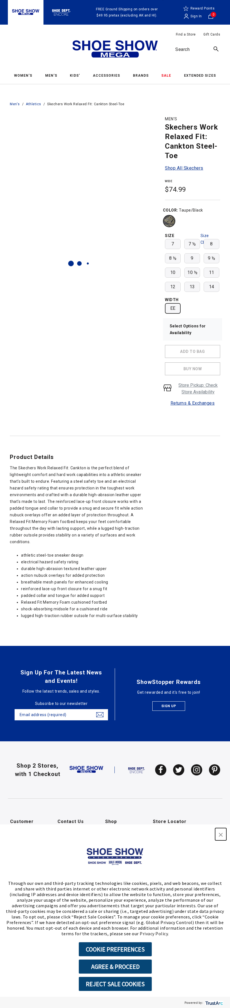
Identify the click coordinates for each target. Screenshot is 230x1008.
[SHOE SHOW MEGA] (86, 769)
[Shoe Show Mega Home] (115, 50)
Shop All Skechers (184, 168)
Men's (15, 104)
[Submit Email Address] (100, 714)
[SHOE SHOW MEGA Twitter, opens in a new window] (178, 769)
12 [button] (173, 286)
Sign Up (168, 706)
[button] (220, 834)
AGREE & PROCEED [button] (115, 967)
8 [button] (211, 244)
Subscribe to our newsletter (61, 703)
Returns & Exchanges (193, 403)
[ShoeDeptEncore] (61, 12)
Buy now (192, 369)
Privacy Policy (154, 933)
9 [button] (192, 258)
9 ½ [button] (211, 258)
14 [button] (211, 286)
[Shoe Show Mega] (25, 12)
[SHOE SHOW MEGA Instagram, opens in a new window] (196, 769)
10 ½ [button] (192, 272)
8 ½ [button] (173, 258)
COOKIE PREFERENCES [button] (115, 949)
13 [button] (192, 286)
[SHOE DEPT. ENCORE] (136, 770)
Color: (170, 210)
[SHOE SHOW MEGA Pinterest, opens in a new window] (214, 769)
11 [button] (211, 272)
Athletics (33, 104)
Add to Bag (192, 351)
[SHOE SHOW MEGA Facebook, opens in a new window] (160, 769)
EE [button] (173, 308)
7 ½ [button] (192, 244)
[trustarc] (213, 1002)
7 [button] (172, 244)
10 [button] (173, 272)
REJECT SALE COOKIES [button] (115, 984)
